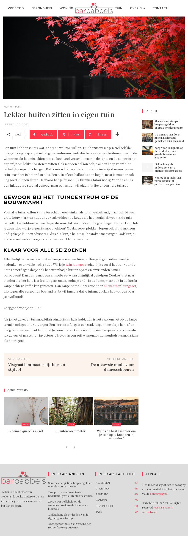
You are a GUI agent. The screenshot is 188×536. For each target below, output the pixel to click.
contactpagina (158, 493)
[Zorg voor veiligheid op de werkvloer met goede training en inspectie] (147, 150)
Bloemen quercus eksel (25, 431)
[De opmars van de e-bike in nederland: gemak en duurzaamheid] (147, 137)
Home (8, 106)
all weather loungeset (120, 286)
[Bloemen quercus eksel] (26, 411)
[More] (117, 134)
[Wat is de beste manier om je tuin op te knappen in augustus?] (116, 411)
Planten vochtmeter (71, 431)
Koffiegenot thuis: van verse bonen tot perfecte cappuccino (168, 181)
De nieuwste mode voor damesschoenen (112, 367)
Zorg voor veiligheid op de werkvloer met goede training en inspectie (169, 152)
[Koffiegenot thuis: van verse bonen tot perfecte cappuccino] (147, 180)
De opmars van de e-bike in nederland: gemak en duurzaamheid (169, 138)
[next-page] (74, 447)
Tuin (18, 106)
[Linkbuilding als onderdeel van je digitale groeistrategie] (147, 167)
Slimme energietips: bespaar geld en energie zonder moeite (169, 124)
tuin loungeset (76, 264)
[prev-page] (66, 447)
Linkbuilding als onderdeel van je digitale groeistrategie (168, 167)
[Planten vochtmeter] (71, 411)
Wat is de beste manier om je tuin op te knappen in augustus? (116, 434)
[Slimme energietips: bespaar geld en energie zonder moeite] (147, 124)
